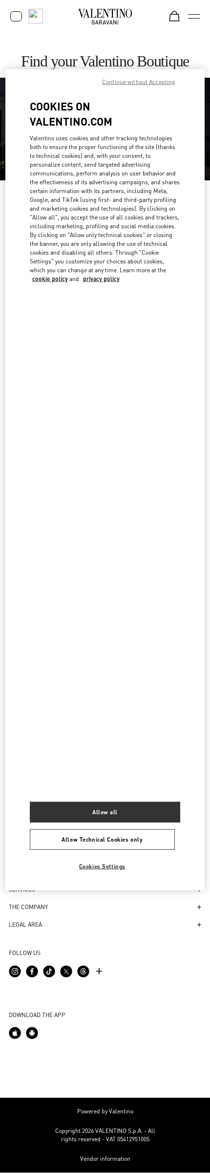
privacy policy (101, 278)
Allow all (105, 812)
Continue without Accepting (138, 82)
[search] (35, 16)
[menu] (194, 16)
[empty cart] (174, 16)
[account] (16, 16)
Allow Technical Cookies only (102, 839)
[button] (105, 907)
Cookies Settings (102, 866)
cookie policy (50, 278)
